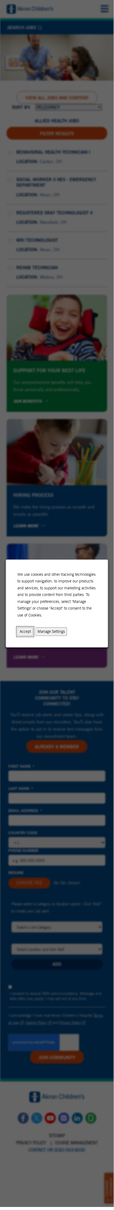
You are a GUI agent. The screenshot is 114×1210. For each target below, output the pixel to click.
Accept (25, 631)
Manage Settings (51, 631)
